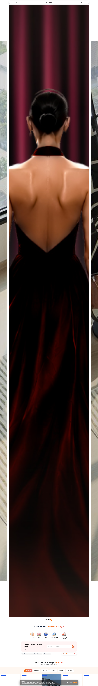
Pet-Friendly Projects (47, 653)
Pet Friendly (45, 670)
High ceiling (61, 670)
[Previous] (47, 620)
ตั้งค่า (67, 682)
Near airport (70, 670)
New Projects (39, 653)
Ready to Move (28, 670)
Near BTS (53, 670)
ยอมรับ (75, 682)
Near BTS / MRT (32, 653)
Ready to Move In (25, 653)
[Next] (51, 620)
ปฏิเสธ (71, 682)
